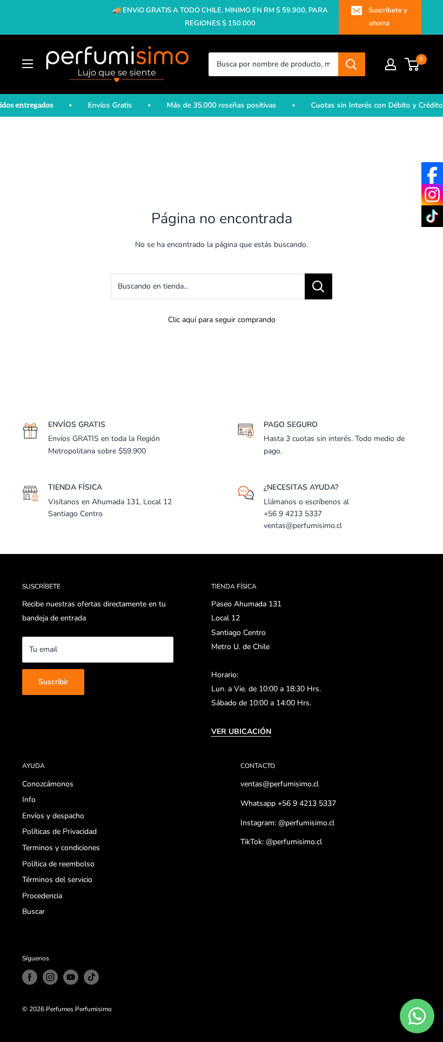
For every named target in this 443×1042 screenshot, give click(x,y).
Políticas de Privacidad (59, 831)
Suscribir (53, 682)
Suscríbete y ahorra (387, 16)
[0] (412, 64)
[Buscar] (351, 64)
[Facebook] (432, 173)
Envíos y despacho (53, 816)
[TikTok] (432, 216)
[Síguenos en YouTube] (70, 977)
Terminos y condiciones (61, 848)
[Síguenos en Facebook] (29, 977)
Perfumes (59, 1009)
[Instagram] (432, 194)
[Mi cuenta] (390, 64)
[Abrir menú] (27, 63)
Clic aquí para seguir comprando (222, 320)
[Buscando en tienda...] (318, 286)
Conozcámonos (47, 784)
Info (29, 799)
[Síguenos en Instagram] (50, 977)
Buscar (33, 911)
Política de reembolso (58, 864)
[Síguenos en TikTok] (91, 977)
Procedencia (42, 896)
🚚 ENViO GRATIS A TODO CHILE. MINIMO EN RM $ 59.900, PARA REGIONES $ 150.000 (220, 16)
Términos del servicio (57, 879)
